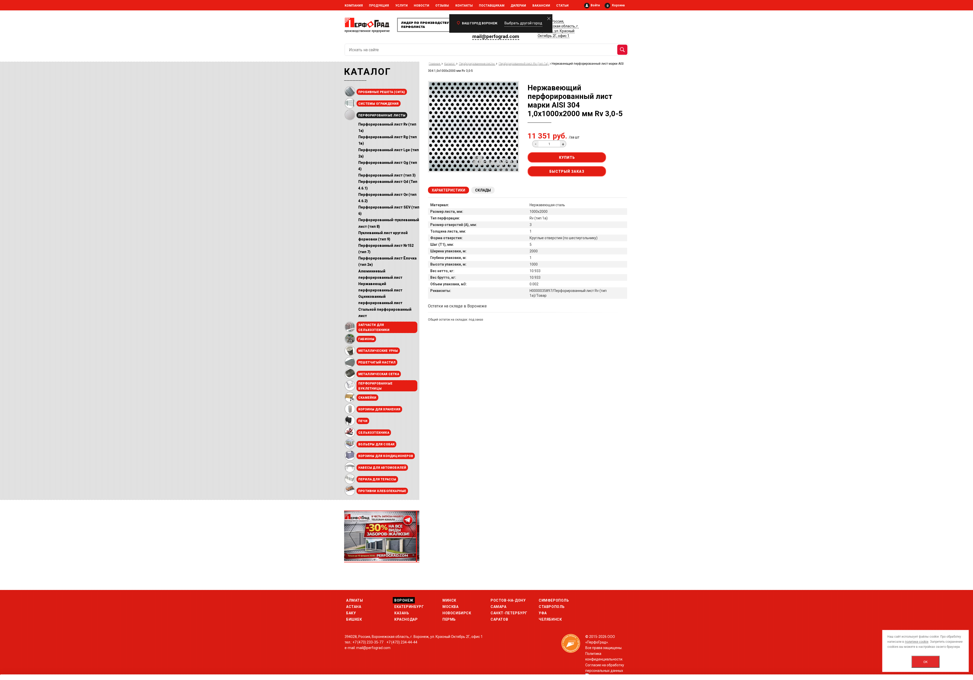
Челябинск (550, 619)
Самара (499, 607)
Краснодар (406, 619)
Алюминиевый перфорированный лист (380, 274)
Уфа (543, 613)
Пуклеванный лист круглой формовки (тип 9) (383, 236)
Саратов (499, 619)
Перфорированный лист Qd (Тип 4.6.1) (387, 185)
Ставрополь (552, 607)
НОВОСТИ (421, 5)
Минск (449, 600)
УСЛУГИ (401, 5)
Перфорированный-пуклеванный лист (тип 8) (388, 223)
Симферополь (554, 600)
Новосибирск (456, 613)
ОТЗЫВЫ (442, 5)
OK (925, 662)
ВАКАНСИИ (541, 5)
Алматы (354, 600)
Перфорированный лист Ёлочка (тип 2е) (387, 261)
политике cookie (916, 641)
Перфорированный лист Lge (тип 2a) (388, 153)
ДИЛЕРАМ (518, 5)
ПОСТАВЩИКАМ (491, 5)
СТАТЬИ (562, 5)
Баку (351, 613)
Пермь (449, 619)
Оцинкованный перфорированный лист (380, 299)
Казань (401, 613)
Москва (450, 607)
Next (410, 534)
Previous (353, 534)
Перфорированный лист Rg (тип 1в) (387, 140)
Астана (353, 607)
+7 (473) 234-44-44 (401, 642)
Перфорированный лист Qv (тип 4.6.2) (387, 198)
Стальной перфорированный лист (384, 312)
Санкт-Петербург (509, 613)
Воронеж (403, 600)
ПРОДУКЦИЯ (379, 5)
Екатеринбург (409, 607)
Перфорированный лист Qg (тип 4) (387, 166)
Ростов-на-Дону (508, 600)
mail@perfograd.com (495, 36)
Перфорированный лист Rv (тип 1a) (387, 127)
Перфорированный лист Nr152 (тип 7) (386, 248)
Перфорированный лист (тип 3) (387, 175)
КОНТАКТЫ (464, 5)
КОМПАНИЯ (354, 5)
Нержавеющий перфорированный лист (380, 287)
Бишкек (354, 619)
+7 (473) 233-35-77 (367, 642)
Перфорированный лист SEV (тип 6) (388, 210)
